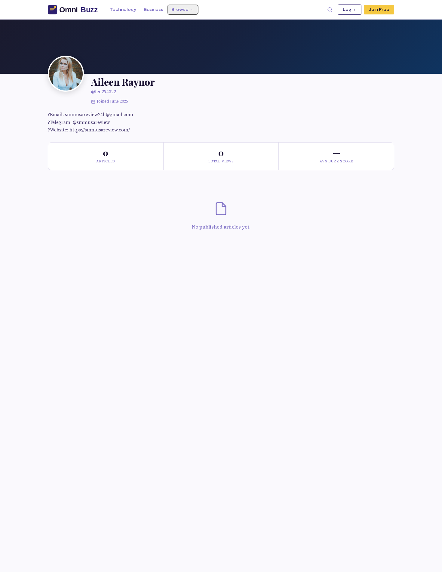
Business (153, 9)
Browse (180, 9)
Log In (349, 9)
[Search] (329, 9)
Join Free (379, 9)
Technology (123, 9)
